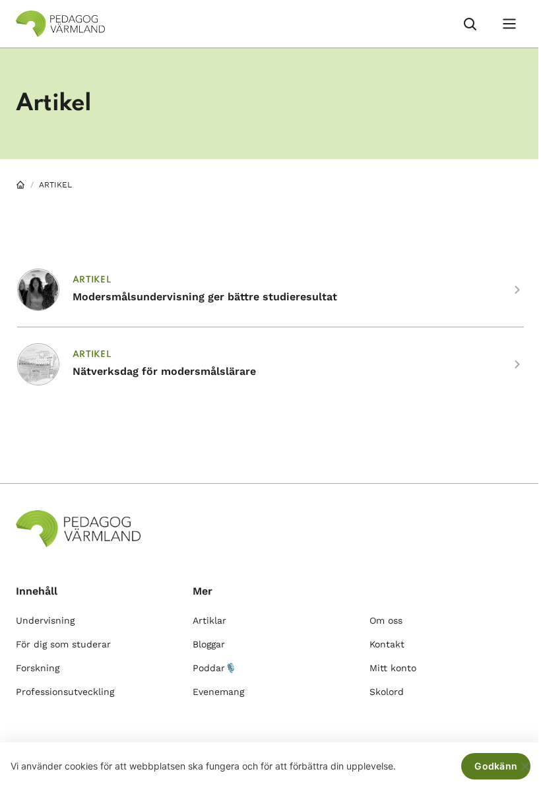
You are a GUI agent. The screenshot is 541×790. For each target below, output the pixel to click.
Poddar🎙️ (214, 668)
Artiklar (209, 620)
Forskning (37, 668)
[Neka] (524, 766)
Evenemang (218, 691)
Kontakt (386, 644)
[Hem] (20, 184)
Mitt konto (392, 668)
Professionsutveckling (65, 691)
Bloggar (209, 644)
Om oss (385, 620)
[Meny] (509, 24)
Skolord (386, 691)
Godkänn (495, 766)
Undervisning (45, 620)
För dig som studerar (63, 644)
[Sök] (470, 24)
